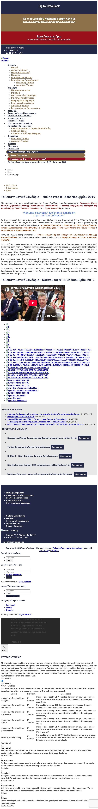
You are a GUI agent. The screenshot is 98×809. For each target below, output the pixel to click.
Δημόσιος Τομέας (25, 85)
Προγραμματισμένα (20, 90)
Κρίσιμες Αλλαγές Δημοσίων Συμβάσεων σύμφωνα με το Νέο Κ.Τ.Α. (42, 438)
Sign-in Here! (25, 614)
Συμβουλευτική (13, 523)
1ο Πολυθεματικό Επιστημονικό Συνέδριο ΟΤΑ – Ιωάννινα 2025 (37, 162)
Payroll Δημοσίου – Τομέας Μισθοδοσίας (31, 128)
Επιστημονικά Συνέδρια (22, 98)
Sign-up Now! (25, 582)
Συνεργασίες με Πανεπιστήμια (25, 108)
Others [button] (4, 793)
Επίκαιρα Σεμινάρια (15, 493)
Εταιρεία (12, 65)
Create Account (13, 596)
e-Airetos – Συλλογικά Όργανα (25, 133)
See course (84, 438)
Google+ (10, 610)
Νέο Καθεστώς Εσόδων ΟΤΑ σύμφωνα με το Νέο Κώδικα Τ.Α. (38, 465)
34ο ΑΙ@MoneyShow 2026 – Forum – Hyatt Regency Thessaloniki (37, 419)
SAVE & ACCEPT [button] (8, 806)
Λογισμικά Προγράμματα (17, 521)
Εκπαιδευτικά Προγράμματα (24, 80)
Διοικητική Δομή (19, 70)
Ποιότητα (15, 75)
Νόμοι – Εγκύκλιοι (14, 526)
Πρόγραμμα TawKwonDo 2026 (20, 417)
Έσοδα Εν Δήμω (18, 131)
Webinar (10, 518)
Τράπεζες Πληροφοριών (19, 126)
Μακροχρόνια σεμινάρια (22, 100)
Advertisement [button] (7, 781)
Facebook (10, 605)
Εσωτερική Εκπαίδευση (22, 103)
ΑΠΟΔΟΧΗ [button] (17, 642)
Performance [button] (7, 755)
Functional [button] (6, 743)
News (9, 172)
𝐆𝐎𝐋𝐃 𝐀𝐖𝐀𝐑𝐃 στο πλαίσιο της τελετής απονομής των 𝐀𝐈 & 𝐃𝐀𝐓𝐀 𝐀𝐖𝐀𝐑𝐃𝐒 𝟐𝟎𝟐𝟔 (45, 424)
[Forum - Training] (7, 60)
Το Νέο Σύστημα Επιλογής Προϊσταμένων (28, 447)
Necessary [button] (6, 678)
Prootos (55, 551)
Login (9, 577)
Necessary (6, 683)
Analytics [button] (5, 768)
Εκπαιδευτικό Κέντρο (21, 77)
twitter (9, 607)
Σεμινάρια (12, 88)
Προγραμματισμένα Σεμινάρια (20, 495)
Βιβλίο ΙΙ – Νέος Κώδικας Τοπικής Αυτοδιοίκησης (33, 456)
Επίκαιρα (15, 93)
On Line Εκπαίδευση (15, 516)
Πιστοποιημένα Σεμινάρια (23, 95)
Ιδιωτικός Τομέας (25, 82)
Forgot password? (14, 575)
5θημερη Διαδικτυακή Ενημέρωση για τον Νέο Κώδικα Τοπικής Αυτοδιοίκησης (44, 414)
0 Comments (12, 188)
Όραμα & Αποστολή (20, 72)
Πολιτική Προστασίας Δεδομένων (67, 548)
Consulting (13, 136)
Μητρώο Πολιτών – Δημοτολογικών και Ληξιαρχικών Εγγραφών (40, 474)
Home (10, 170)
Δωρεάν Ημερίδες (20, 105)
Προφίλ (14, 67)
